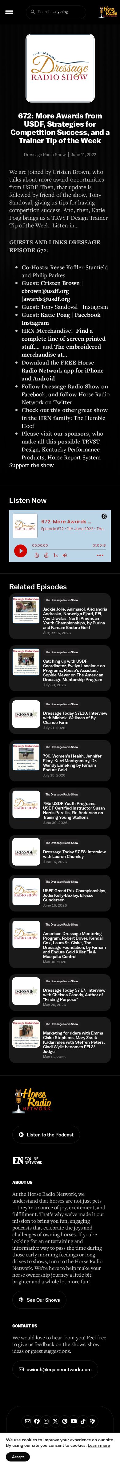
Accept (18, 1456)
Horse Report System (74, 457)
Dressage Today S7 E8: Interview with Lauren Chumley (74, 854)
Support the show (31, 465)
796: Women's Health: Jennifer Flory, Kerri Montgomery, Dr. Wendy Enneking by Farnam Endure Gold (72, 763)
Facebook (33, 394)
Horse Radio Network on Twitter (66, 398)
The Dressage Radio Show (62, 600)
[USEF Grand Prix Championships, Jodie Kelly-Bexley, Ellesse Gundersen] (26, 891)
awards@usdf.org (46, 299)
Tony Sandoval (59, 306)
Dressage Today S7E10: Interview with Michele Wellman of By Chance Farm (75, 718)
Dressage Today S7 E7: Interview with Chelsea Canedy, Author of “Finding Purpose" (74, 995)
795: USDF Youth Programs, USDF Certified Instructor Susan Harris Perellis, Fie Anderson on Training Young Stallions (74, 810)
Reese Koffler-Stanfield (79, 267)
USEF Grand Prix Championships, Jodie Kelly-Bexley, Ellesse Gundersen (74, 895)
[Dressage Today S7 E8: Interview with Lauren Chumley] (26, 852)
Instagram (95, 306)
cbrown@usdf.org (45, 291)
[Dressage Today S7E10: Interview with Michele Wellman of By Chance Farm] (26, 714)
